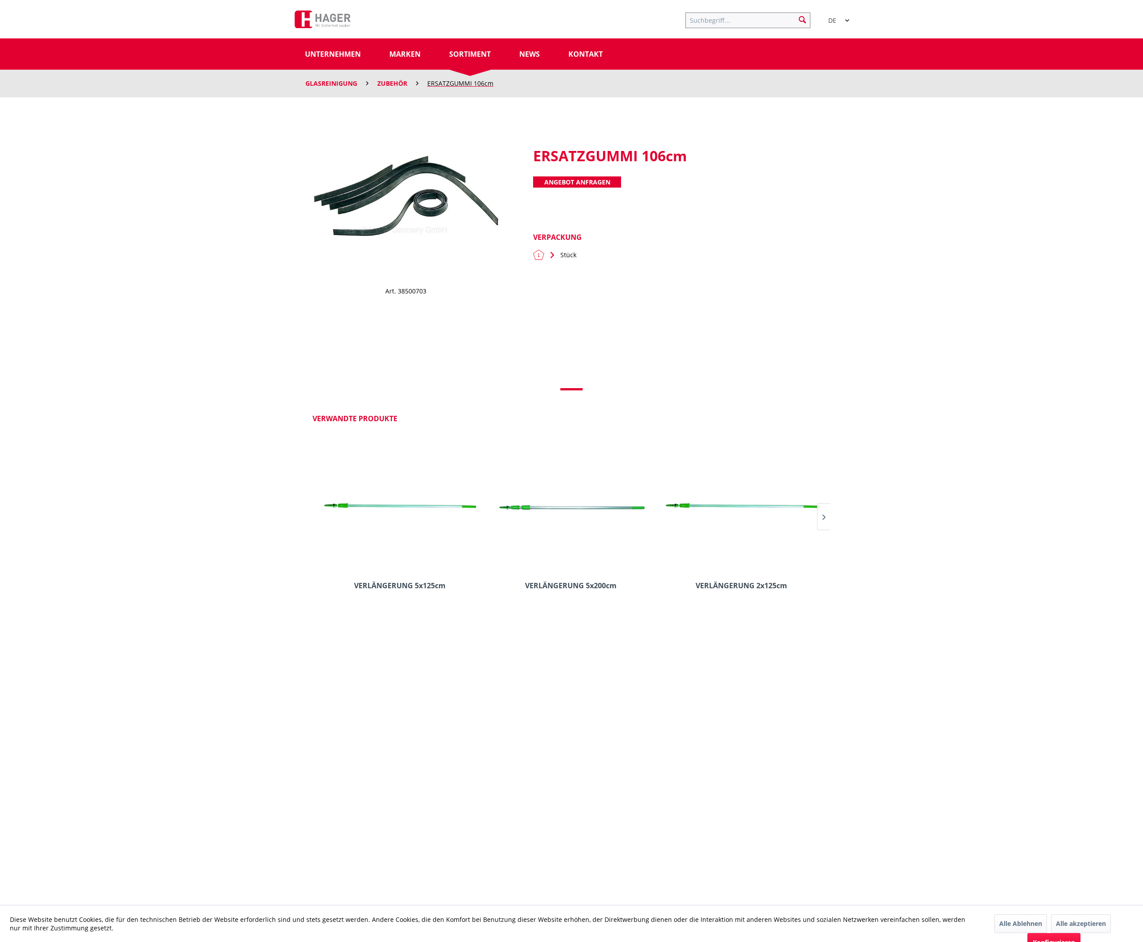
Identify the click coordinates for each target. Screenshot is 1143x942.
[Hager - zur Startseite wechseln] (322, 21)
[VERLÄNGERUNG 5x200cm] (570, 507)
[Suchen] (802, 19)
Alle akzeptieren (1081, 923)
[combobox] (835, 16)
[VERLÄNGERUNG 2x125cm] (741, 507)
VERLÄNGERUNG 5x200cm (571, 585)
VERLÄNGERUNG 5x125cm (400, 585)
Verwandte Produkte (355, 418)
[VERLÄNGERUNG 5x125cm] (400, 507)
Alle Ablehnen (1020, 923)
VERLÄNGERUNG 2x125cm (741, 585)
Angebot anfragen (577, 182)
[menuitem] (752, 19)
